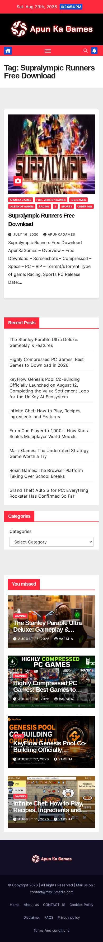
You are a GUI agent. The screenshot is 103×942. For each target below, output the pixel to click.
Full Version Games (51, 199)
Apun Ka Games (20, 199)
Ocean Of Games (22, 206)
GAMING (20, 615)
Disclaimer (32, 917)
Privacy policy (69, 917)
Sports (66, 206)
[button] (85, 50)
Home (15, 905)
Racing (44, 206)
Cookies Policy (81, 905)
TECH (18, 736)
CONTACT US (54, 905)
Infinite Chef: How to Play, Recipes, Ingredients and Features (48, 810)
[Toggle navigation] (48, 50)
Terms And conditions (51, 930)
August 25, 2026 (34, 639)
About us (31, 905)
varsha (66, 639)
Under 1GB (84, 206)
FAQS (48, 917)
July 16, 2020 (26, 234)
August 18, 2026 (34, 699)
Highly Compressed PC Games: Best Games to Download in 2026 (45, 689)
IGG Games (78, 199)
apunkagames (61, 234)
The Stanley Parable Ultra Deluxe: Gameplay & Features (47, 629)
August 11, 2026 (34, 819)
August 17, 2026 (34, 759)
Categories (20, 531)
